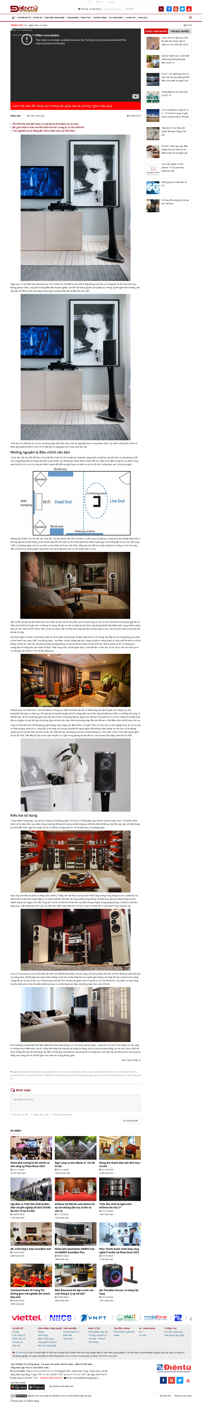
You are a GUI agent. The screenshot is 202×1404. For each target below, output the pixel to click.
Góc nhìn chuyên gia (173, 1331)
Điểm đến (67, 1335)
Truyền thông (100, 17)
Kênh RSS (166, 1395)
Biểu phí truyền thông (112, 9)
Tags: (15, 1071)
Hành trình (68, 1338)
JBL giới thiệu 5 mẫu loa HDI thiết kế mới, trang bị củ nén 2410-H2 (48, 127)
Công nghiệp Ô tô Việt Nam (125, 1352)
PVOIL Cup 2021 (109, 1355)
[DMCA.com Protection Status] (18, 1395)
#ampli (101, 1071)
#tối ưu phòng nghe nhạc (69, 1071)
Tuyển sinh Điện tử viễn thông (45, 1355)
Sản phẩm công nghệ (54, 17)
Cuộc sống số (19, 1335)
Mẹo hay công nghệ (47, 1345)
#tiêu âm (109, 1071)
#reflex (61, 1075)
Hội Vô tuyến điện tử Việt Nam (43, 1352)
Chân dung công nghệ (174, 1335)
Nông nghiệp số (23, 1355)
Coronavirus (85, 1355)
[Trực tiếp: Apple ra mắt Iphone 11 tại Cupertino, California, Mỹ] (167, 170)
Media (116, 1335)
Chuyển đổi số (24, 17)
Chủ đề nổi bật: (22, 1352)
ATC (88, 2)
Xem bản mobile (18, 1382)
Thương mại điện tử (97, 1335)
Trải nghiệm (72, 17)
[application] (75, 65)
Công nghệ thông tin (47, 1342)
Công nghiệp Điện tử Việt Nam (98, 1352)
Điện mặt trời (78, 1352)
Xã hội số (37, 17)
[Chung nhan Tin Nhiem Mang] (24, 1400)
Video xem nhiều (156, 31)
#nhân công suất (89, 1071)
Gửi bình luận (131, 1120)
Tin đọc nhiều (179, 31)
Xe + (141, 1331)
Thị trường (93, 1342)
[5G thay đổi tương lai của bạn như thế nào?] (167, 205)
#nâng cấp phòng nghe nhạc (44, 1071)
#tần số (117, 1071)
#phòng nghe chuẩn (121, 1075)
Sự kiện (16, 1331)
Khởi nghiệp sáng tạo (98, 1331)
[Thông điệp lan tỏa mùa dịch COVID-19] (167, 98)
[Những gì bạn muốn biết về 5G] (167, 188)
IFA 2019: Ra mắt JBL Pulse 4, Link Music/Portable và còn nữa (45, 123)
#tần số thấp (43, 1075)
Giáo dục (17, 1345)
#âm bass (25, 1075)
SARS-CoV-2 (65, 1355)
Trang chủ (13, 17)
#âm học (107, 1075)
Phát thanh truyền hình (124, 1331)
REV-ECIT (99, 2)
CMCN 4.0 (96, 1355)
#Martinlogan (78, 1075)
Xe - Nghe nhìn (116, 17)
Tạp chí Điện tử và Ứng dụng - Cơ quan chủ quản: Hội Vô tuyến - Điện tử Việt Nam (51, 1364)
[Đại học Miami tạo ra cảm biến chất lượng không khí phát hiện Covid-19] (167, 62)
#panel (33, 1075)
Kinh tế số (85, 17)
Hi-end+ (44, 25)
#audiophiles (24, 1071)
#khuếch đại (126, 1071)
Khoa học (143, 17)
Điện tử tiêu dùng (46, 1338)
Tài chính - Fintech (96, 1338)
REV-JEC (112, 2)
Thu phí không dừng (148, 1352)
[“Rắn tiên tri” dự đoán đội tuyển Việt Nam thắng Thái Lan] (167, 134)
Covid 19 (75, 1355)
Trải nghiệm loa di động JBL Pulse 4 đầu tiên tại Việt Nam (44, 130)
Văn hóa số (18, 1342)
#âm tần (54, 1075)
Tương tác (130, 17)
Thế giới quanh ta (71, 1331)
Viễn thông (43, 1335)
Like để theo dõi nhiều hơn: (61, 1386)
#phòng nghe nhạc (94, 1075)
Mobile (41, 1331)
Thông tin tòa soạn (183, 1395)
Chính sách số (19, 1338)
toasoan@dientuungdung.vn (86, 1377)
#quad (69, 1075)
